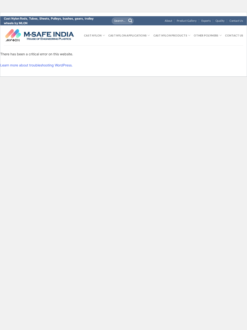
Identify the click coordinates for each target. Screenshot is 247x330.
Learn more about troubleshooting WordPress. (36, 65)
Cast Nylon (93, 35)
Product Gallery (187, 20)
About (168, 20)
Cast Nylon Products (170, 35)
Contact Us (236, 20)
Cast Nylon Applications (127, 35)
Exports (206, 20)
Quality (220, 20)
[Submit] (130, 21)
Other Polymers (206, 35)
